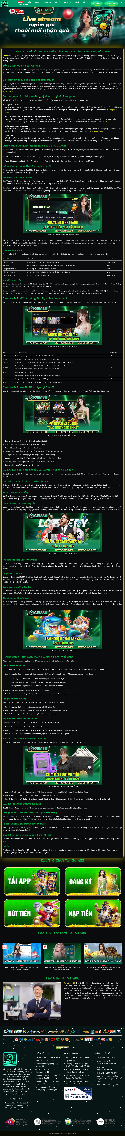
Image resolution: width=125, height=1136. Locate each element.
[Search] (122, 3)
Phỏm (29, 2)
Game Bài (47, 2)
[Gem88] (7, 3)
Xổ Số (57, 2)
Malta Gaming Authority (98, 131)
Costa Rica (106, 141)
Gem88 (20, 2)
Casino (38, 2)
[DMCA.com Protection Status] (62, 1048)
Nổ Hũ (77, 2)
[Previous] (2, 959)
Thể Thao (67, 2)
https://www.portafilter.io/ (106, 1064)
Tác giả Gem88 (69, 983)
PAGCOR (109, 122)
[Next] (122, 959)
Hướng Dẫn (23, 5)
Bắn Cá (86, 2)
